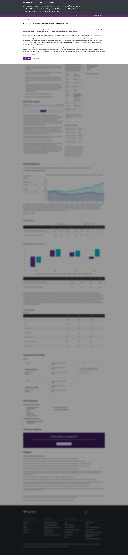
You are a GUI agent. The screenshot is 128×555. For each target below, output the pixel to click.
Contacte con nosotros (85, 15)
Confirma (27, 58)
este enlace (57, 11)
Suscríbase (76, 15)
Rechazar (36, 58)
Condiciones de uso (43, 51)
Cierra (100, 2)
